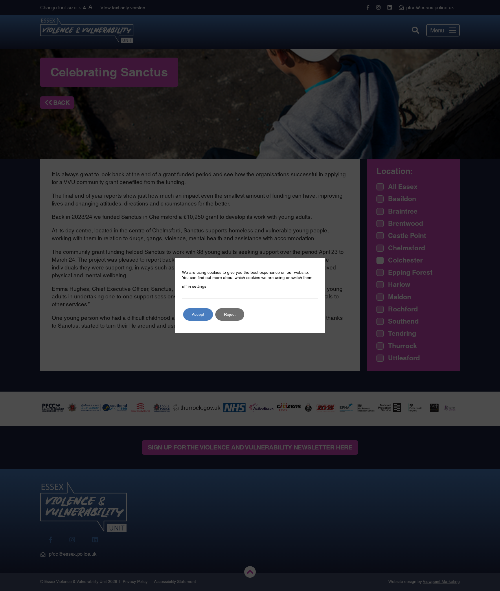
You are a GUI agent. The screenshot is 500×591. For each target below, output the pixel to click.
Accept (198, 314)
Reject (230, 314)
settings (199, 286)
